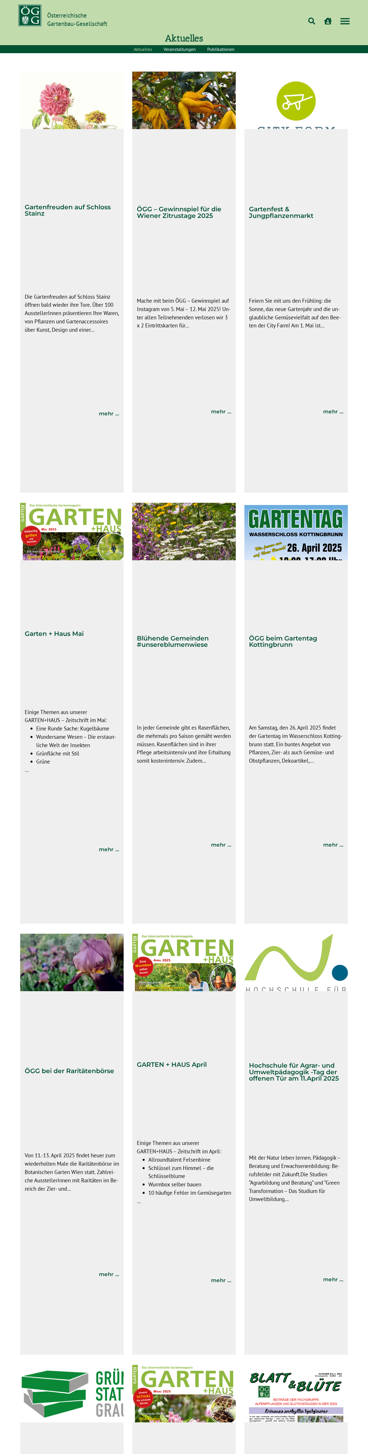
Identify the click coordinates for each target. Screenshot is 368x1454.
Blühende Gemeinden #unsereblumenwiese (173, 641)
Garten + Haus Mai (54, 634)
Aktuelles (143, 49)
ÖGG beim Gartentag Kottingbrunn (283, 641)
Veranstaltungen (180, 49)
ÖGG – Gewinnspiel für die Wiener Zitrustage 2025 (179, 212)
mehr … (109, 414)
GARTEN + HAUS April (172, 1064)
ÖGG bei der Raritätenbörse (69, 1071)
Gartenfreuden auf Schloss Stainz (68, 210)
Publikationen (221, 49)
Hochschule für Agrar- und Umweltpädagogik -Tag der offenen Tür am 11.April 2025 (294, 1071)
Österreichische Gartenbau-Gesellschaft (77, 19)
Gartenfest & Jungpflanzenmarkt (281, 212)
